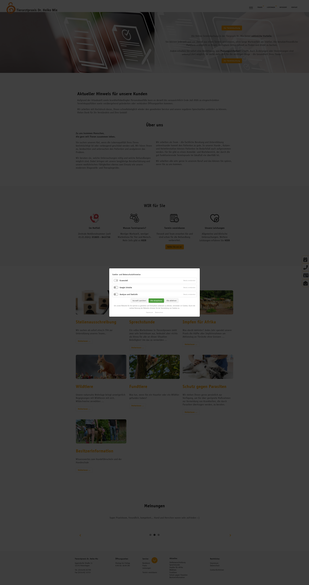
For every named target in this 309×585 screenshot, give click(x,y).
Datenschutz (159, 312)
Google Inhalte (126, 287)
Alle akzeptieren (156, 300)
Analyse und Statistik (129, 294)
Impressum (149, 312)
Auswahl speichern (139, 300)
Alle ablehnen (171, 300)
